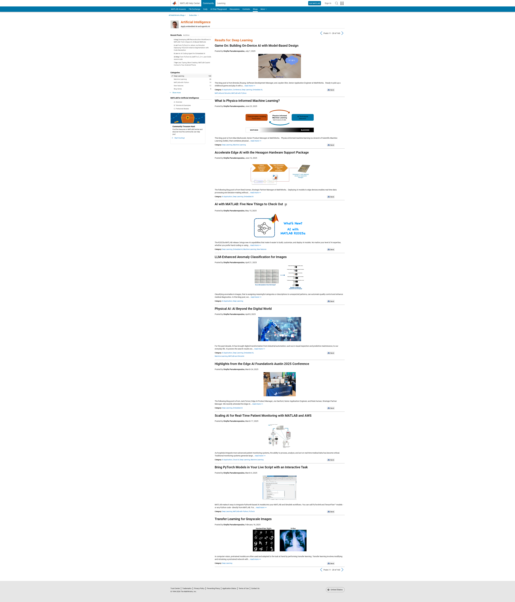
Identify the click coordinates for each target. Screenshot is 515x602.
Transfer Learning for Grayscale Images (243, 519)
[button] (336, 3)
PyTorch (252, 511)
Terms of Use (244, 588)
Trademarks (187, 588)
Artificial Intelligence (196, 22)
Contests (246, 9)
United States (336, 589)
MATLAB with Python (192, 82)
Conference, (237, 90)
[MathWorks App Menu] (342, 3)
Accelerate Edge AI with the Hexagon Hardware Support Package (262, 152)
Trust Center (175, 588)
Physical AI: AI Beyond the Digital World (243, 309)
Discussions (235, 9)
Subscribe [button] (193, 15)
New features (192, 86)
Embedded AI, (258, 90)
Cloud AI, (236, 460)
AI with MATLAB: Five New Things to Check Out (249, 204)
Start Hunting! (179, 138)
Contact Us (255, 588)
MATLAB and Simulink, (223, 93)
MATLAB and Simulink (236, 356)
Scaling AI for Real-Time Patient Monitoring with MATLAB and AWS (263, 415)
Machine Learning (192, 79)
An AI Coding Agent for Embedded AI (191, 53)
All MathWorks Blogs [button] (177, 15)
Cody (205, 9)
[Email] (331, 90)
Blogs (255, 9)
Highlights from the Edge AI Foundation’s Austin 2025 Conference (262, 364)
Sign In (329, 4)
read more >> (249, 86)
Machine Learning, (249, 249)
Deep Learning (192, 76)
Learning (221, 3)
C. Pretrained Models (181, 109)
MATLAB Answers (178, 9)
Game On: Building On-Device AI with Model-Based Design (256, 45)
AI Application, (227, 90)
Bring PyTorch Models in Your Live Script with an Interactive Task (261, 467)
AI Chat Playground (218, 9)
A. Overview (178, 102)
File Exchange (194, 9)
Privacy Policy (199, 588)
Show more (176, 93)
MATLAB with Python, (240, 511)
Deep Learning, (247, 90)
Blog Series (192, 89)
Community (208, 3)
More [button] (263, 9)
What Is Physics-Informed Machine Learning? (247, 101)
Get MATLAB (314, 3)
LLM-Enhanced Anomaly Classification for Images (251, 257)
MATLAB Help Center (190, 3)
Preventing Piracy (213, 588)
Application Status (229, 588)
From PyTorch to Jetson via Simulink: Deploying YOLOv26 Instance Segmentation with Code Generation (191, 47)
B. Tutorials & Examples (182, 105)
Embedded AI (248, 197)
